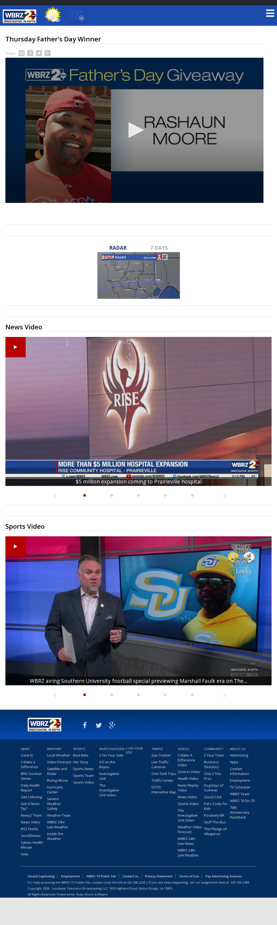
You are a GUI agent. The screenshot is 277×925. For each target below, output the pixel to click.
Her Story (80, 762)
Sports (79, 749)
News (25, 749)
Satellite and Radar (57, 771)
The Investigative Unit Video (109, 790)
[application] (134, 130)
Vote (24, 854)
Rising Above (57, 780)
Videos (183, 749)
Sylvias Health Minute (32, 845)
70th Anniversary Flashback (239, 812)
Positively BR (214, 815)
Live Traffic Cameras (160, 764)
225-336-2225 (136, 882)
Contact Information (239, 771)
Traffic (157, 749)
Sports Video (83, 782)
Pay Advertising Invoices (224, 876)
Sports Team (83, 775)
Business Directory (211, 764)
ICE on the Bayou (107, 764)
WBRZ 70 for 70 (242, 800)
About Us (238, 749)
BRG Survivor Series (31, 776)
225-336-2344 (239, 882)
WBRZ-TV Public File (101, 876)
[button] (134, 130)
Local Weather (58, 755)
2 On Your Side (111, 755)
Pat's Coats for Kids (215, 806)
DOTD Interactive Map (163, 789)
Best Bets (80, 755)
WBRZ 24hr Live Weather (57, 824)
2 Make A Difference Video (186, 760)
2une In (27, 755)
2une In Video (189, 771)
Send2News (31, 835)
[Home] (20, 16)
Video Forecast (59, 762)
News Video (30, 822)
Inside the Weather (55, 836)
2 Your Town (214, 755)
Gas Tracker (161, 755)
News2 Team (31, 815)
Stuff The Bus (215, 822)
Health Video (188, 778)
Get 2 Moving (31, 796)
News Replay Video (188, 788)
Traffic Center (162, 780)
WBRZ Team (239, 793)
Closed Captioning (41, 876)
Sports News (83, 768)
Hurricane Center (55, 789)
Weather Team (59, 815)
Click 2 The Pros (212, 776)
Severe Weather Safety (54, 803)
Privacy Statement (158, 876)
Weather (54, 749)
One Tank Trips (163, 773)
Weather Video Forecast (190, 829)
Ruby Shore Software (92, 894)
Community (213, 749)
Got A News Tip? (30, 806)
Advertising (239, 755)
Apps (234, 762)
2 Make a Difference (29, 764)
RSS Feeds (29, 828)
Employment (240, 780)
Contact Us (130, 876)
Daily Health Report (30, 788)
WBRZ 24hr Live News (187, 841)
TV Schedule (240, 787)
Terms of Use (189, 876)
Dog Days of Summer (213, 788)
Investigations (111, 749)
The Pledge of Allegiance (215, 831)
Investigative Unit (109, 776)
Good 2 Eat (213, 796)
